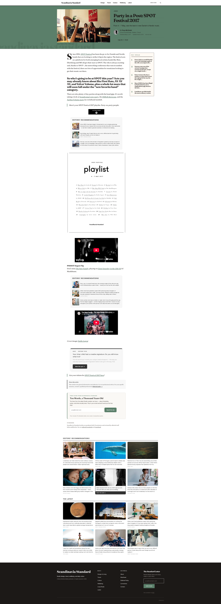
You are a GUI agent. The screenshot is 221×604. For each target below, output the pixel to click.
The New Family (82, 268)
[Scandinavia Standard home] (70, 2)
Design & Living (102, 574)
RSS (153, 592)
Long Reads (101, 587)
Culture (115, 3)
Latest (130, 3)
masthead (98, 427)
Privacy (161, 600)
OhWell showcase (109, 97)
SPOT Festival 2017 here (94, 375)
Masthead (123, 577)
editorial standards (87, 427)
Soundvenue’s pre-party (89, 97)
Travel (109, 3)
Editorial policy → (97, 386)
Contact (123, 587)
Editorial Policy (125, 580)
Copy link (120, 40)
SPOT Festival (86, 54)
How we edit (148, 34)
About (122, 574)
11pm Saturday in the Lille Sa (109, 268)
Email (126, 40)
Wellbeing (123, 3)
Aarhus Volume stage (75, 100)
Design (103, 3)
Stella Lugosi (83, 341)
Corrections (124, 583)
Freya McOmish (127, 30)
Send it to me (110, 410)
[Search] (160, 3)
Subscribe (153, 2)
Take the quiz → (80, 366)
